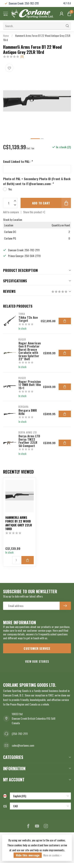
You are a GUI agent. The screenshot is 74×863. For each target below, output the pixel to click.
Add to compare (11, 212)
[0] (69, 13)
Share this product (33, 212)
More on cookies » (52, 855)
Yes (10, 189)
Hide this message (27, 855)
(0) (22, 56)
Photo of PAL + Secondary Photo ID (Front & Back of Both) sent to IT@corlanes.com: (37, 181)
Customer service (37, 648)
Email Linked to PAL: (17, 161)
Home (6, 36)
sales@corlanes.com (23, 745)
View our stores (37, 661)
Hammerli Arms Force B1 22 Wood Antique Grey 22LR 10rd (18, 523)
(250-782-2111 (20, 733)
